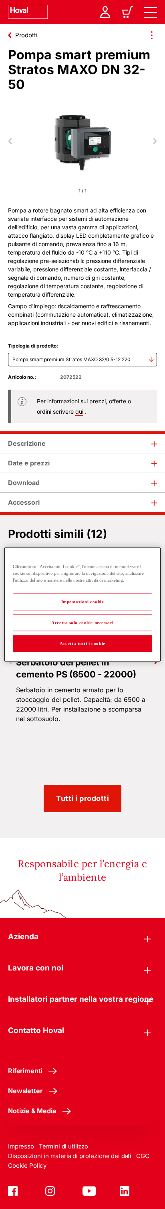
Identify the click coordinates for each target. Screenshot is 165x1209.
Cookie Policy (27, 1165)
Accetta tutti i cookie (82, 643)
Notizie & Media (32, 1111)
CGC (142, 1156)
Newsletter (25, 1091)
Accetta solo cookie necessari (82, 622)
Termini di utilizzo (63, 1146)
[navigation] (151, 12)
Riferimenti (25, 1071)
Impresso (21, 1146)
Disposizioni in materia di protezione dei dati (69, 1156)
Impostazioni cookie (82, 601)
